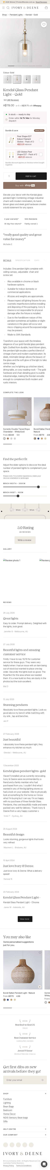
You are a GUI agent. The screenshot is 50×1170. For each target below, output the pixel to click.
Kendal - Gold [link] (32, 15)
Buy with (25, 186)
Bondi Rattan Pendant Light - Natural (19, 993)
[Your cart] (46, 7)
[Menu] (3, 7)
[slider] (38, 487)
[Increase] (13, 176)
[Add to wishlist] (29, 399)
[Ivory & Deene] (25, 1153)
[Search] (8, 7)
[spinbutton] (9, 176)
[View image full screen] (25, 43)
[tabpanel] (25, 325)
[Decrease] (4, 176)
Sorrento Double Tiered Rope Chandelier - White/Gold (16, 430)
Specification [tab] (22, 260)
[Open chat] (44, 1164)
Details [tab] (7, 260)
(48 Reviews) (13, 100)
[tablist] (25, 260)
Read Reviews (41, 2)
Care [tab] (36, 260)
